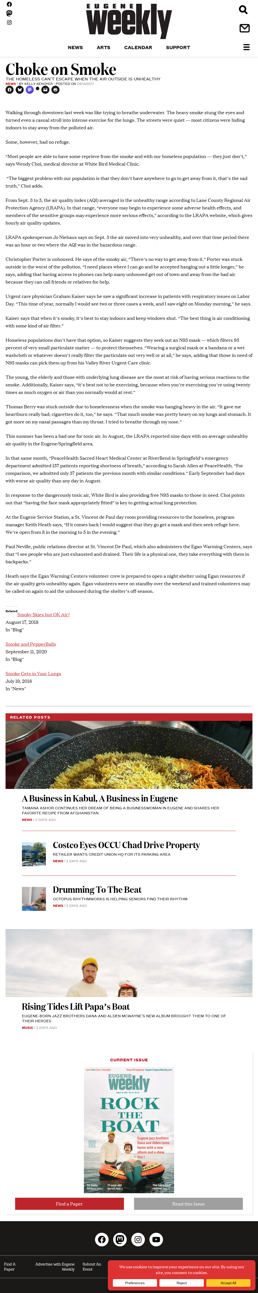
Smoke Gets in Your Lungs (33, 673)
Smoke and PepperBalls (31, 644)
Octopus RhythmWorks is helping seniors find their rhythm (120, 898)
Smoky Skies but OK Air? (43, 614)
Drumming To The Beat (97, 889)
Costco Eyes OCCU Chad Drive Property (126, 844)
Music (27, 1027)
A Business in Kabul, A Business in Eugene (100, 797)
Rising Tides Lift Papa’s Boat (76, 1006)
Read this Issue (188, 1203)
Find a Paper (69, 1203)
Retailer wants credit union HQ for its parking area (112, 854)
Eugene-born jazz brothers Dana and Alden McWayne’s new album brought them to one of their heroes (124, 1018)
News (11, 83)
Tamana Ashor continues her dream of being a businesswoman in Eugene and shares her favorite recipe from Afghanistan (120, 810)
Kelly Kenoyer (38, 83)
